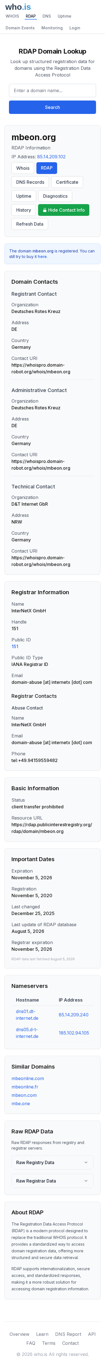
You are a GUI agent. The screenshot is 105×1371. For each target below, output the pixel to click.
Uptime (64, 16)
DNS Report (68, 1334)
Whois (22, 168)
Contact (70, 1343)
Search (52, 107)
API (92, 1334)
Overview (19, 1334)
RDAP (31, 16)
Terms (48, 1343)
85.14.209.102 (51, 156)
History (23, 210)
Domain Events (20, 27)
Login (74, 27)
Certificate (67, 182)
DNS (47, 16)
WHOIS (12, 16)
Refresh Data (29, 224)
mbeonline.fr (24, 1087)
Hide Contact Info (66, 210)
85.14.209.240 (73, 1014)
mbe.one (20, 1103)
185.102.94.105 (74, 1033)
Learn (42, 1334)
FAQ (30, 1343)
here (42, 256)
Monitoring (52, 27)
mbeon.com (24, 1095)
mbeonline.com (27, 1078)
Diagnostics (55, 196)
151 (14, 646)
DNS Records (30, 182)
